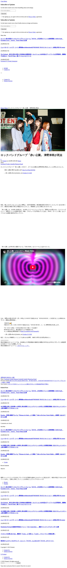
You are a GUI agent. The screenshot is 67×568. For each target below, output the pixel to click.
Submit (18, 563)
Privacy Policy (32, 16)
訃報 (7, 377)
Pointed (4, 161)
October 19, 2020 (27, 173)
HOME (6, 68)
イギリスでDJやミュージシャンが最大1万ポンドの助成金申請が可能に (28, 384)
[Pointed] (6, 65)
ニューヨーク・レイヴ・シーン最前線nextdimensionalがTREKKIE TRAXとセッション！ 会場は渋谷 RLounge (33, 47)
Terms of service (8, 81)
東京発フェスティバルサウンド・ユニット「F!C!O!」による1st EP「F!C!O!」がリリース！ (27, 541)
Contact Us (7, 69)
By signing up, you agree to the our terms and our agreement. (22, 16)
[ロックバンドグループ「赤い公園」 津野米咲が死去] (33, 151)
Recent (6, 482)
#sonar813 (36, 331)
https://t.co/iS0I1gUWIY (27, 331)
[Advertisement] (33, 94)
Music (19, 161)
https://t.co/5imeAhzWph (28, 170)
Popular (6, 483)
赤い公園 (11, 377)
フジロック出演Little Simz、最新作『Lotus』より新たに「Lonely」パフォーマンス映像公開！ (28, 534)
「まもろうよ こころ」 (23, 345)
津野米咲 (3, 377)
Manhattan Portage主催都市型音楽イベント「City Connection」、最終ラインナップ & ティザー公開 (30, 527)
